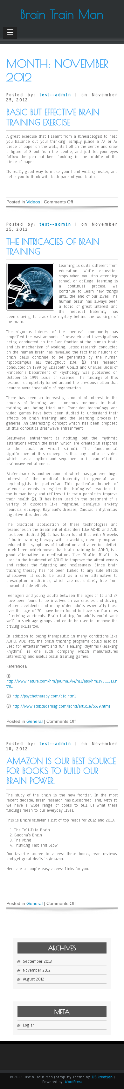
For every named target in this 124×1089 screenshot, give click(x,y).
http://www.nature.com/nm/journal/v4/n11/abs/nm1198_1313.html (61, 683)
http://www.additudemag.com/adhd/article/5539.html (61, 706)
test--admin (56, 95)
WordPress (73, 1081)
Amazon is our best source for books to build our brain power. (61, 771)
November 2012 (37, 970)
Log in (29, 1025)
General (34, 721)
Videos (33, 201)
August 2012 (33, 979)
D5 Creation (102, 1076)
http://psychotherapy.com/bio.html (44, 696)
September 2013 (37, 961)
